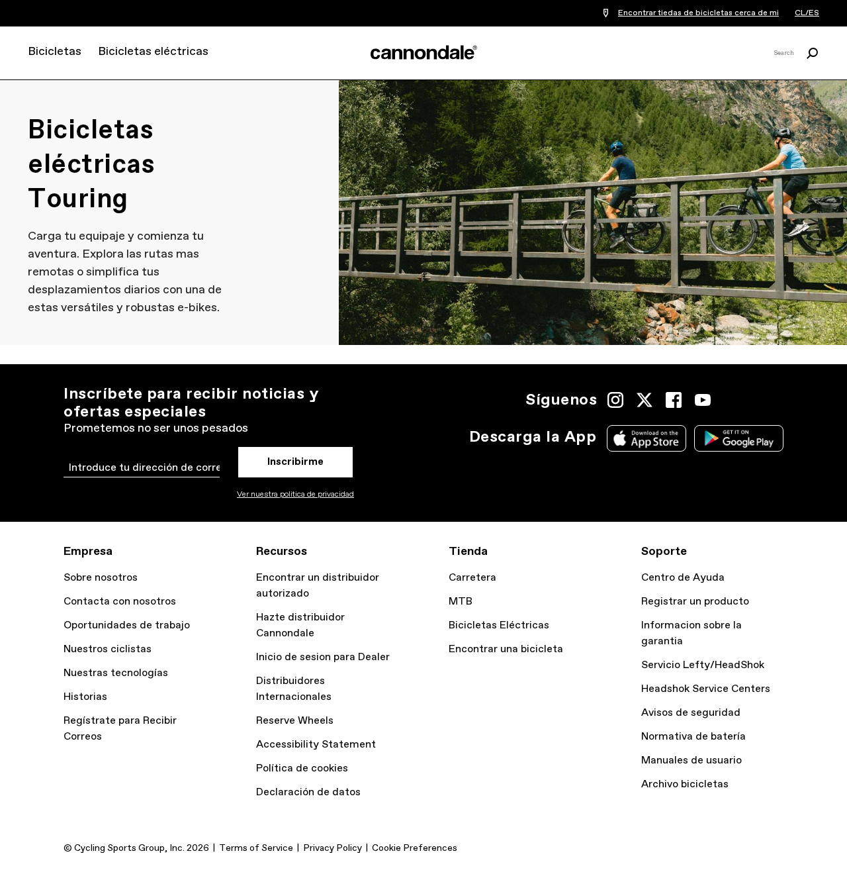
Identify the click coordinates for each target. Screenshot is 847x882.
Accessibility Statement (316, 745)
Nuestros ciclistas (108, 649)
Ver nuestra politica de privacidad (295, 494)
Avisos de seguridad (690, 713)
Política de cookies (302, 768)
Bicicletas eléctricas (153, 52)
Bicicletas (54, 52)
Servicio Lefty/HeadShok (702, 665)
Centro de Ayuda (683, 578)
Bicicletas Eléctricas (499, 625)
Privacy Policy (332, 848)
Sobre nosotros (101, 578)
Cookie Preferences (414, 848)
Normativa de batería (693, 737)
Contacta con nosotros (120, 602)
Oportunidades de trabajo (127, 625)
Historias (85, 697)
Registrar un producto (695, 602)
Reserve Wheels (295, 721)
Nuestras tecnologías (116, 673)
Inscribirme (295, 462)
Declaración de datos (308, 792)
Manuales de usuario (691, 760)
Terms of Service (256, 848)
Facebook (674, 400)
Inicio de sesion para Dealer (323, 657)
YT (703, 400)
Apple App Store (646, 438)
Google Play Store (738, 438)
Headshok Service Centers (705, 689)
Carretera (472, 578)
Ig (615, 400)
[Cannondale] (423, 52)
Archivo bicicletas (685, 784)
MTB (460, 602)
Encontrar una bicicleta (506, 649)
